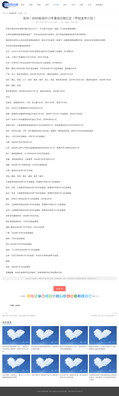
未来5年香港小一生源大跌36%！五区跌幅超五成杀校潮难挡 (102, 347)
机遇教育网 (9, 4)
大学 (73, 4)
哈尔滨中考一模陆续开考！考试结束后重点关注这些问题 (74, 376)
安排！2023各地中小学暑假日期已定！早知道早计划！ (59, 18)
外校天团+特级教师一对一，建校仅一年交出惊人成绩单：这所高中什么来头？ (15, 348)
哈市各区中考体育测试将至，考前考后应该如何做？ (45, 347)
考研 (39, 4)
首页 (22, 4)
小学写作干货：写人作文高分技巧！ (104, 315)
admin (17, 305)
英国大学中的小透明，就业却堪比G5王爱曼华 (18, 315)
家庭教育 (99, 4)
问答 (81, 4)
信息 (31, 4)
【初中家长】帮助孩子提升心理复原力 (45, 375)
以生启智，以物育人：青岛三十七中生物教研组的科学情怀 (16, 376)
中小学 (56, 4)
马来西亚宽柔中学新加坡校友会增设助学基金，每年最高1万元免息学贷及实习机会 (103, 377)
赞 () (61, 289)
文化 (89, 4)
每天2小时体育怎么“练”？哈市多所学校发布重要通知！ (73, 347)
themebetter (60, 391)
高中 (65, 4)
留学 (47, 4)
